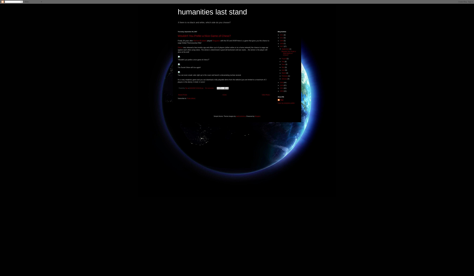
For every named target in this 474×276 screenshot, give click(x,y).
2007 (282, 46)
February (285, 76)
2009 (282, 41)
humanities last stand (212, 12)
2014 (282, 35)
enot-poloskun (241, 116)
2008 (282, 43)
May (283, 67)
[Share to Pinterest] (227, 88)
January (284, 79)
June (283, 64)
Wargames (216, 41)
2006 (282, 82)
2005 (282, 85)
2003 (282, 91)
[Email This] (218, 88)
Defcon (180, 47)
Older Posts (266, 95)
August (284, 59)
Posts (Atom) (191, 98)
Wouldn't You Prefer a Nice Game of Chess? (204, 35)
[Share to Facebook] (225, 88)
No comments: (209, 88)
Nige (281, 100)
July (283, 61)
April (283, 70)
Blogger (257, 116)
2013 (282, 38)
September (285, 49)
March (284, 73)
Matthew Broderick (200, 41)
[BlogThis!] (220, 88)
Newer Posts (182, 95)
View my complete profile (286, 103)
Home (224, 95)
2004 (282, 88)
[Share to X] (222, 88)
